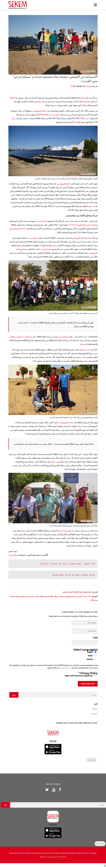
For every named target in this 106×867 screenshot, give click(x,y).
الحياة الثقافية (78, 592)
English (90, 652)
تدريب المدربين (81, 596)
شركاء (56, 596)
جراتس (61, 596)
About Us (18, 853)
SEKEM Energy (42, 114)
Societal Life (36, 853)
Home (11, 853)
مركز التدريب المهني (27, 596)
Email (95, 637)
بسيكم (54, 245)
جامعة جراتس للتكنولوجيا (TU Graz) (83, 225)
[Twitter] (47, 789)
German (90, 659)
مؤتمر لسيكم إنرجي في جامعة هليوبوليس (74, 574)
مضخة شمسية (15, 596)
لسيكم (89, 238)
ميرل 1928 (85, 118)
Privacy (43, 857)
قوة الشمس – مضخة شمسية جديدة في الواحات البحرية (67, 563)
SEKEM (73, 86)
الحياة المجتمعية (68, 592)
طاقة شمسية (48, 596)
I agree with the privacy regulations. (78, 675)
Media (79, 853)
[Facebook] (60, 789)
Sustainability (65, 853)
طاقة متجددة (39, 596)
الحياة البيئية (88, 592)
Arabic (90, 655)
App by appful (91, 760)
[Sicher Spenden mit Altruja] (105, 865)
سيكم (82, 98)
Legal (94, 853)
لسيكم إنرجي (13, 555)
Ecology (55, 853)
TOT (89, 596)
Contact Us (86, 853)
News (73, 853)
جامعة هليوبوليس (39, 111)
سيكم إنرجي (54, 114)
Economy (26, 853)
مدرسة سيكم (84, 349)
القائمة (95, 5)
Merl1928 (75, 118)
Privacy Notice (65, 668)
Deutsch (94, 714)
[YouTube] (53, 789)
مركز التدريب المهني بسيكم (21, 336)
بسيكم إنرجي (46, 249)
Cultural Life (46, 853)
